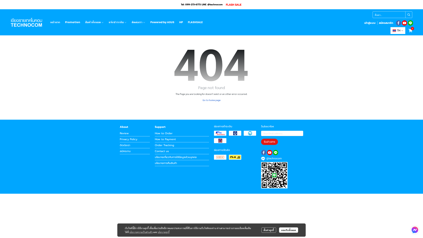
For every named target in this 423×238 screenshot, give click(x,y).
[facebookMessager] (415, 230)
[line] (410, 23)
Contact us (162, 151)
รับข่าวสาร (269, 142)
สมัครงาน (125, 151)
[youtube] (404, 23)
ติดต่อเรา (125, 145)
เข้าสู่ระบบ (370, 23)
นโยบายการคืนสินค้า (166, 163)
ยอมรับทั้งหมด (288, 230)
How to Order (164, 133)
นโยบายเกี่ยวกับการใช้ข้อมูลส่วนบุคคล (176, 157)
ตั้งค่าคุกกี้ (269, 230)
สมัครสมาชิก (386, 23)
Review (124, 133)
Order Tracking (164, 145)
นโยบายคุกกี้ (164, 232)
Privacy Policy (128, 139)
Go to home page (212, 100)
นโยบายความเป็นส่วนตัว (141, 232)
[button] (392, 15)
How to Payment (165, 139)
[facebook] (398, 23)
